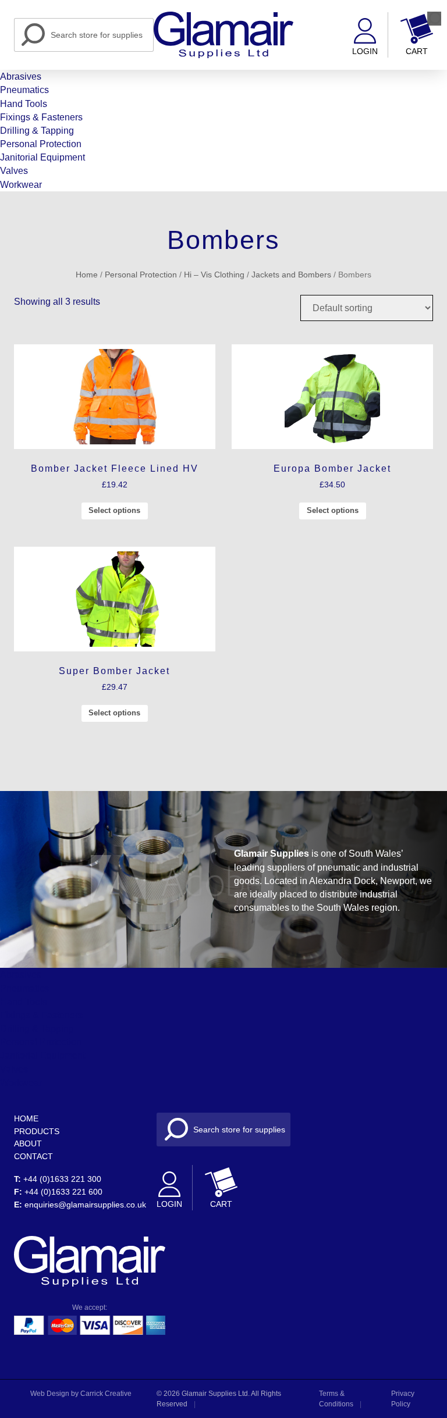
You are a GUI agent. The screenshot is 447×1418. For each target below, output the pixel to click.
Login (365, 51)
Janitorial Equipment (42, 157)
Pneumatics (24, 90)
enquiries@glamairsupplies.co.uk (85, 1204)
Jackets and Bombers (291, 274)
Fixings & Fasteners (41, 117)
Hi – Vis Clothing (214, 274)
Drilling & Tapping (37, 131)
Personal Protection (40, 144)
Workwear (21, 185)
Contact (33, 1156)
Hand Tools (23, 104)
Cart (417, 51)
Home (87, 274)
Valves (14, 171)
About (28, 1143)
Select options (114, 510)
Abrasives (20, 76)
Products (36, 1131)
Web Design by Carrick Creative (81, 1394)
